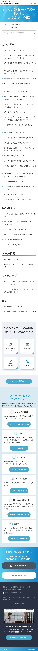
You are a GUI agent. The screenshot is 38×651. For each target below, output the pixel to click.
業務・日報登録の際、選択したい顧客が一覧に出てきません (20, 64)
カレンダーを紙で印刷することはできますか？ (19, 161)
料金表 (6, 649)
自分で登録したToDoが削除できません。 (17, 229)
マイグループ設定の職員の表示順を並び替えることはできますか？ (20, 283)
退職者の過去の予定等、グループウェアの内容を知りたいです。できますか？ (20, 149)
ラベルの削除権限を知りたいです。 (15, 181)
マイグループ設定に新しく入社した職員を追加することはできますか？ (20, 290)
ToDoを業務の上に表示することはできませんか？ (19, 126)
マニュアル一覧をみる (19, 469)
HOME (4, 25)
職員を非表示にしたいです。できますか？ (18, 143)
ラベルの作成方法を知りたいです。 (15, 194)
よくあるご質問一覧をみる (19, 424)
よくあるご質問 (13, 25)
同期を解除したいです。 (12, 259)
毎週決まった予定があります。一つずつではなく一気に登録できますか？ (20, 105)
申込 (19, 649)
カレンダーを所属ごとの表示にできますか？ (18, 138)
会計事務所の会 (19, 637)
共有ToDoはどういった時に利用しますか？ (18, 234)
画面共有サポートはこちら (14, 592)
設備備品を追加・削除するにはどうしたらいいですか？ (20, 167)
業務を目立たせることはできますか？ (16, 91)
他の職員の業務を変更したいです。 (15, 156)
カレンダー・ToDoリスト (10, 27)
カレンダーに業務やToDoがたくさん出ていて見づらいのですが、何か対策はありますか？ (19, 118)
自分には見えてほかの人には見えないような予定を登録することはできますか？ (20, 98)
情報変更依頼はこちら (19, 575)
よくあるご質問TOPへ (19, 381)
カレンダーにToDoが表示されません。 (16, 245)
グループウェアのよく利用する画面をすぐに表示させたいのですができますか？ (20, 57)
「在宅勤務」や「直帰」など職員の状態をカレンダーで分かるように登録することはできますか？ (20, 175)
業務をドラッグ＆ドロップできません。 (17, 112)
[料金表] (27, 3)
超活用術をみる (19, 514)
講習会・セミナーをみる (19, 538)
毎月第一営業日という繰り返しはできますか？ (19, 239)
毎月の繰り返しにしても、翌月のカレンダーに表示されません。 (20, 223)
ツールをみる (19, 448)
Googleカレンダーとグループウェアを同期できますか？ (20, 266)
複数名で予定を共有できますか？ (15, 132)
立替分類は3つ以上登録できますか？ (16, 306)
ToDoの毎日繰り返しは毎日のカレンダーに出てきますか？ (19, 215)
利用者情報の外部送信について (13, 590)
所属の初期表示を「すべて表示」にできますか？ (20, 199)
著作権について (25, 587)
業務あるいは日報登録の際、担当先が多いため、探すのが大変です (20, 72)
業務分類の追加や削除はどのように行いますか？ (20, 78)
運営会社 (5, 587)
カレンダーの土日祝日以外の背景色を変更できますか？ (20, 85)
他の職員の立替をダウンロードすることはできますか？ (20, 313)
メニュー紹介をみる (19, 491)
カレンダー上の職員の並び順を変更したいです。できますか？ (20, 188)
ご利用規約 (14, 587)
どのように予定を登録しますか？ (15, 50)
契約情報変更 (32, 649)
